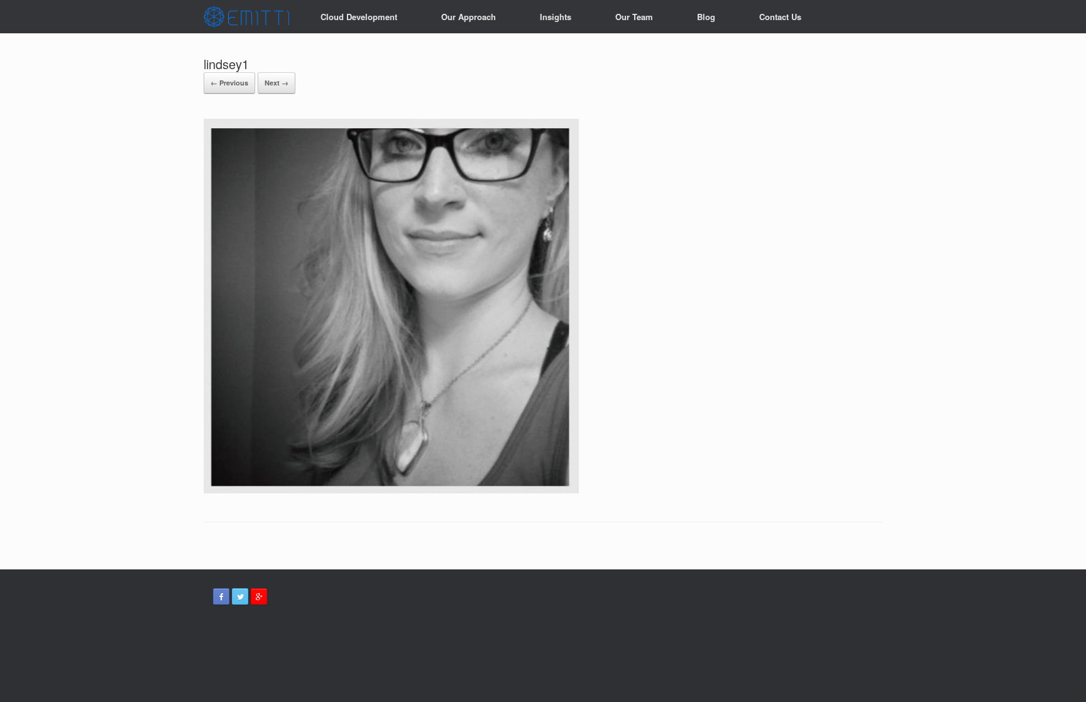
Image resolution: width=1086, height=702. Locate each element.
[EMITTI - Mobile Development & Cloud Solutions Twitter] (240, 596)
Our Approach (468, 17)
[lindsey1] (391, 490)
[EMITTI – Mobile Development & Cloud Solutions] (246, 16)
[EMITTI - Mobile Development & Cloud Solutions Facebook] (221, 596)
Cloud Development (359, 17)
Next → (276, 82)
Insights (555, 17)
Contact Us (780, 17)
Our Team (634, 17)
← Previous (229, 82)
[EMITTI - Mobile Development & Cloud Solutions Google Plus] (259, 596)
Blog (706, 17)
